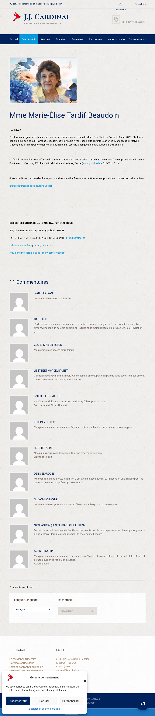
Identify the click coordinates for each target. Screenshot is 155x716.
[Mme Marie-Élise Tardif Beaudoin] (43, 80)
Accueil (14, 39)
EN (142, 703)
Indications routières (20, 245)
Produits (60, 39)
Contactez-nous (137, 39)
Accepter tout (18, 701)
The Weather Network (53, 252)
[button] (81, 677)
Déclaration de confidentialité (44, 709)
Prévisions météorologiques (24, 252)
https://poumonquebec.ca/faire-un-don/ (31, 185)
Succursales (95, 39)
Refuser (44, 701)
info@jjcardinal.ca (75, 237)
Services (45, 39)
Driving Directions (43, 245)
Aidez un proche (116, 39)
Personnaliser (70, 701)
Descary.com (88, 702)
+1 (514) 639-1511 (66, 666)
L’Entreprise (77, 39)
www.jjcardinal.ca (92, 163)
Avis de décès (29, 39)
